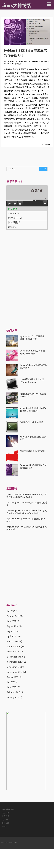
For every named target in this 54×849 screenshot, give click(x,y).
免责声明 (5, 820)
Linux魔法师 (22, 61)
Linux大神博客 (16, 5)
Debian (46, 61)
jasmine (12, 227)
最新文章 (18, 64)
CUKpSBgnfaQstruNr (17, 502)
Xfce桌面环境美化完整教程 (32, 451)
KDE (5, 64)
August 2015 (12, 677)
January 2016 (13, 651)
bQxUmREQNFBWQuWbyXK (20, 527)
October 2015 (13, 667)
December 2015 (14, 657)
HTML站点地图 (8, 809)
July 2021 (11, 611)
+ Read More (45, 145)
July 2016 (11, 631)
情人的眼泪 (14, 222)
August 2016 (12, 626)
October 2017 (13, 616)
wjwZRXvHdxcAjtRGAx (17, 518)
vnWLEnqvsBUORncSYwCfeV (20, 510)
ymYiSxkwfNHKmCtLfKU (18, 494)
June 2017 (11, 621)
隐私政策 (5, 816)
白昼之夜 (13, 208)
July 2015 (11, 682)
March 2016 (12, 641)
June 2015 (11, 687)
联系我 (4, 826)
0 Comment (35, 61)
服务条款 (5, 823)
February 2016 (13, 646)
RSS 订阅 (5, 813)
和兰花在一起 (15, 217)
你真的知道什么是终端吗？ (32, 422)
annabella (13, 213)
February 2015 (13, 692)
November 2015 (14, 662)
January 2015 (13, 697)
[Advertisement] (26, 281)
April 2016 (11, 636)
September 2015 (15, 672)
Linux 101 (10, 64)
